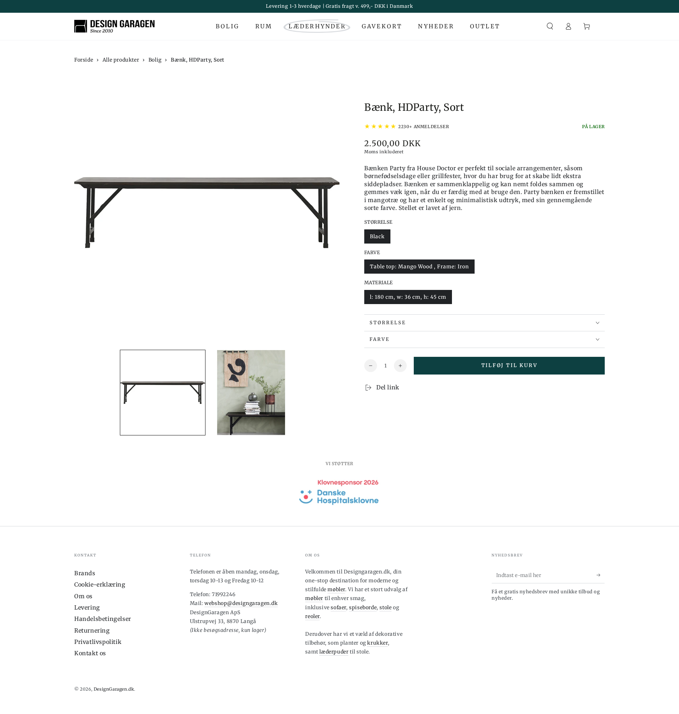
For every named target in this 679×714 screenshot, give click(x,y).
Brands (84, 573)
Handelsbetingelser (102, 618)
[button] (550, 26)
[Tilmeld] (601, 575)
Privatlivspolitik (97, 641)
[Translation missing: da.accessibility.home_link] (114, 26)
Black (377, 236)
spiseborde (363, 607)
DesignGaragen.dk (114, 689)
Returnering (92, 630)
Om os (83, 596)
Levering (87, 607)
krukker (377, 643)
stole (385, 607)
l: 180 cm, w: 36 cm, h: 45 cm (408, 297)
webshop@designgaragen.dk (241, 603)
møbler (336, 589)
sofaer (338, 607)
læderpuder (333, 652)
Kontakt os (90, 653)
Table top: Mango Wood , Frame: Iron (419, 266)
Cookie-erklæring (100, 584)
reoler (312, 616)
